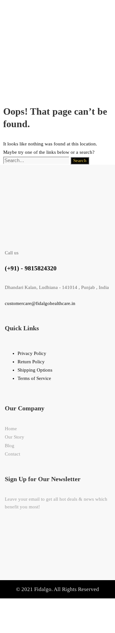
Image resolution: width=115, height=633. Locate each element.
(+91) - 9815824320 (31, 268)
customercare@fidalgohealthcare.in (40, 303)
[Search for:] (37, 160)
